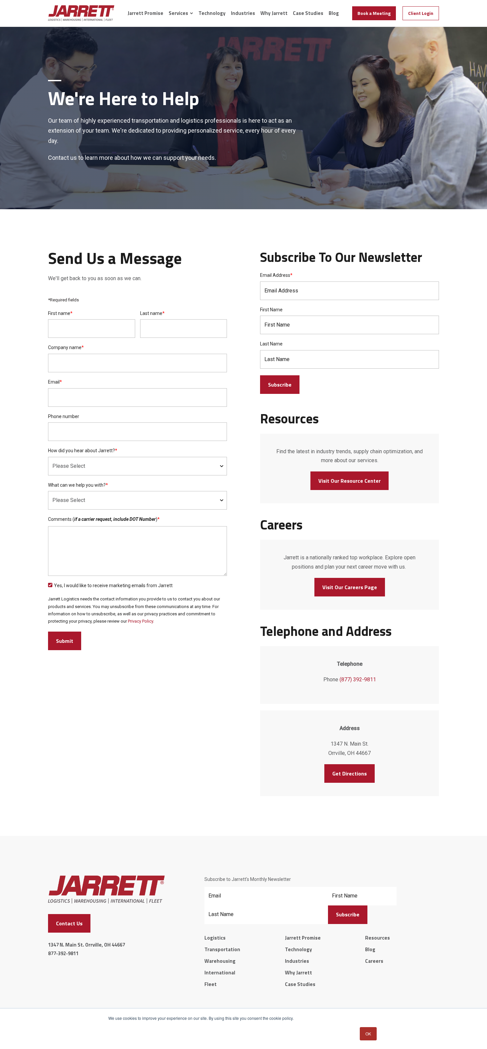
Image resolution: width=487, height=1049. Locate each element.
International (219, 972)
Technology (212, 13)
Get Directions (349, 773)
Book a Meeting (374, 13)
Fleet (210, 984)
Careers (374, 961)
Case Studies (308, 13)
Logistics (215, 938)
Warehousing (220, 961)
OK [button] (368, 1033)
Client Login (420, 13)
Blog (334, 13)
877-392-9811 (63, 953)
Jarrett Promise (145, 13)
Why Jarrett (274, 13)
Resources (377, 938)
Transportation (222, 949)
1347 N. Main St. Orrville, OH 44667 (86, 945)
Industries (243, 13)
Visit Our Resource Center (349, 481)
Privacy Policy (140, 621)
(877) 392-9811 (358, 679)
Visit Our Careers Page (349, 587)
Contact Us (69, 923)
